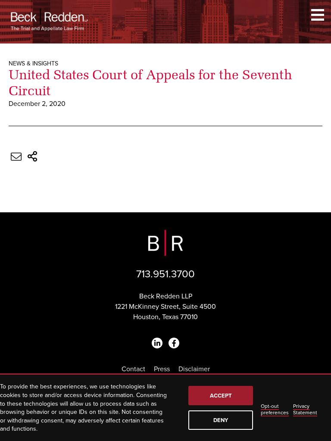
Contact (133, 369)
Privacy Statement (305, 409)
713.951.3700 (165, 274)
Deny (220, 420)
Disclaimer (194, 369)
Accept (221, 395)
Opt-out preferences (275, 409)
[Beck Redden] (49, 20)
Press (162, 369)
